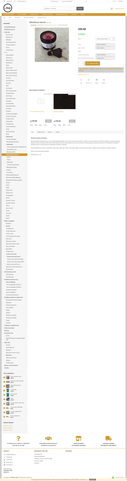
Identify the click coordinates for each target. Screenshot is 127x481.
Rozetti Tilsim (10, 200)
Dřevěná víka (10, 277)
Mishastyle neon (12, 149)
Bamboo (8, 350)
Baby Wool (9, 63)
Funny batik (9, 50)
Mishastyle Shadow (12, 155)
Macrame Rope (10, 246)
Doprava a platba (38, 461)
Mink (7, 134)
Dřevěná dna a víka (10, 272)
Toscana (8, 213)
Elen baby (9, 96)
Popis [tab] (32, 132)
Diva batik (9, 88)
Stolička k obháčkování (11, 325)
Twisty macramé (11, 254)
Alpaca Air (9, 58)
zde (87, 479)
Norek (8, 183)
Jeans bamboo (10, 132)
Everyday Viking (10, 106)
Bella (7, 65)
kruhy (7, 336)
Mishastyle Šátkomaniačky (14, 180)
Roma (8, 198)
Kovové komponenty (12, 295)
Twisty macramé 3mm (13, 257)
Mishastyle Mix (10, 152)
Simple (8, 170)
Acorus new (9, 35)
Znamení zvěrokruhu (13, 165)
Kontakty (36, 463)
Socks (7, 211)
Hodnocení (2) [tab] (41, 132)
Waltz (8, 218)
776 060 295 (9, 457)
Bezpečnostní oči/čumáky (13, 300)
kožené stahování (11, 290)
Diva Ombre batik (11, 91)
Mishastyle (9, 137)
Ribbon (8, 360)
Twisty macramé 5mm (13, 264)
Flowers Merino (10, 45)
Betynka (8, 40)
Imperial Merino (11, 127)
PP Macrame (10, 251)
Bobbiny (8, 223)
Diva (7, 86)
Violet (8, 216)
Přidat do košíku (93, 63)
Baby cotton (9, 60)
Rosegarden (9, 195)
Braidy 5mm (10, 228)
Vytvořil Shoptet (119, 477)
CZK (114, 1)
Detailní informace (83, 75)
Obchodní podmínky (67, 1)
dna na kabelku (10, 282)
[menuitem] (9, 14)
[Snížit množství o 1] (84, 64)
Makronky (10, 162)
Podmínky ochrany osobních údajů (43, 459)
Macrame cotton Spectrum (14, 267)
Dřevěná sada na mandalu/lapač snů (15, 339)
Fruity (8, 160)
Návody (6, 331)
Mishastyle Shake (11, 167)
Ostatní (8, 323)
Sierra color (9, 208)
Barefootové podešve (11, 365)
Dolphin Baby (10, 93)
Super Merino (10, 348)
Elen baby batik (10, 98)
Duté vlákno (9, 308)
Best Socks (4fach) (11, 73)
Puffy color (9, 190)
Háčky (8, 310)
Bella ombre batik (11, 70)
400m (40, 125)
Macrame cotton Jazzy (13, 353)
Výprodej (7, 32)
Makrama (9, 355)
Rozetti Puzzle (10, 203)
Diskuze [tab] (50, 132)
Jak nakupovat (55, 1)
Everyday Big (10, 104)
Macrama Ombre (11, 358)
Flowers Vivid (10, 119)
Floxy (7, 47)
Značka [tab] (57, 132)
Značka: (63, 25)
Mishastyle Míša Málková (13, 177)
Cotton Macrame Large (13, 236)
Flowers (8, 111)
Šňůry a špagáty (9, 221)
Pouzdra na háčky (11, 318)
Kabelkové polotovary (11, 280)
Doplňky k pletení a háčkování (13, 297)
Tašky (7, 320)
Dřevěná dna (9, 274)
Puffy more (9, 193)
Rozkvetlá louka (7, 427)
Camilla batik (10, 81)
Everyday (8, 101)
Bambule (8, 303)
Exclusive (8, 109)
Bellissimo (9, 37)
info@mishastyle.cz (11, 454)
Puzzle (8, 345)
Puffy (7, 188)
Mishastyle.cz (9, 462)
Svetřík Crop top (7, 425)
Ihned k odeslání (11, 139)
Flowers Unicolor (11, 116)
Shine (8, 157)
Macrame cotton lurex (12, 244)
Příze (5, 52)
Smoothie (9, 172)
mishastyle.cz (9, 465)
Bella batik (9, 68)
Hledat (80, 8)
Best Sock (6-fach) (11, 75)
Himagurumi (10, 124)
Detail (48, 121)
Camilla (8, 78)
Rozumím (92, 479)
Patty (7, 185)
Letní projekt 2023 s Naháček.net (16, 147)
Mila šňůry (9, 249)
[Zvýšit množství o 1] (84, 62)
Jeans (7, 129)
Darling (8, 83)
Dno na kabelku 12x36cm (13, 287)
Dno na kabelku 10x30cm (13, 285)
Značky (6, 368)
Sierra (8, 206)
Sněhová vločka (7, 430)
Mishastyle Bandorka (12, 175)
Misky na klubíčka (11, 315)
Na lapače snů (8, 333)
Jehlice (8, 313)
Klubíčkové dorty (9, 29)
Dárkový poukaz (9, 328)
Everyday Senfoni (11, 42)
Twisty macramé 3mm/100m (15, 262)
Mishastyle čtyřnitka (12, 142)
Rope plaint (9, 269)
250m (31, 125)
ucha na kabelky (10, 292)
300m (36, 125)
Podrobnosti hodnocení (50, 25)
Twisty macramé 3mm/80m (15, 259)
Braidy (8, 226)
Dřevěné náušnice (11, 305)
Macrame (9, 239)
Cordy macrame (10, 231)
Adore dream (10, 55)
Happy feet (9, 121)
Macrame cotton (11, 241)
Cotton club (9, 234)
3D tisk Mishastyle (9, 27)
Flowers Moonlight (11, 114)
